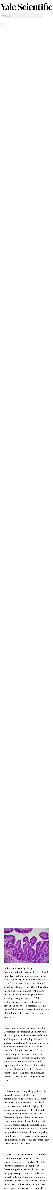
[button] (3, 25)
